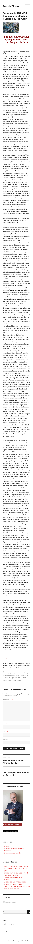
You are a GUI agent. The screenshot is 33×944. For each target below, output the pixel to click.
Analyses (5, 928)
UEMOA (19, 680)
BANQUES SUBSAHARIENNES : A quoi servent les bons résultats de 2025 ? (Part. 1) (16, 868)
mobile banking (14, 678)
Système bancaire (8, 924)
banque (19, 673)
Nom (5, 724)
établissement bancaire (21, 677)
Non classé (7, 851)
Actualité (7, 846)
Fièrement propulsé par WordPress (21, 941)
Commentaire (8, 699)
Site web (5, 739)
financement (6, 678)
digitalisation (16, 675)
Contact (5, 936)
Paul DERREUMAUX (10, 672)
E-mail (5, 731)
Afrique (15, 673)
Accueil (5, 920)
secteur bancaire (12, 680)
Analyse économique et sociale (14, 848)
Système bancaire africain (12, 853)
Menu (28, 6)
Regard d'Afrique (11, 6)
